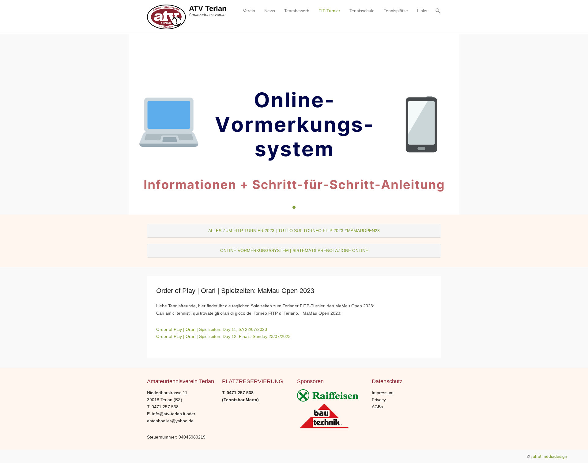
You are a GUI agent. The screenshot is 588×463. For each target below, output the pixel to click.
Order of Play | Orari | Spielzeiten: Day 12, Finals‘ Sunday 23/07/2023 (223, 336)
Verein (249, 10)
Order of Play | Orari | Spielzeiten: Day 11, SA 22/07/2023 (211, 329)
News (269, 10)
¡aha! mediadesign (549, 456)
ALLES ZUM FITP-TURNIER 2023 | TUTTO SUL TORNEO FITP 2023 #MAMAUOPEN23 (294, 230)
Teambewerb (296, 10)
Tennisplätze (396, 10)
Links (422, 10)
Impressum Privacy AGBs (383, 399)
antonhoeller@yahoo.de (170, 420)
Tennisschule (362, 10)
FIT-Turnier (329, 10)
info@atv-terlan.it (168, 413)
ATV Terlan (208, 8)
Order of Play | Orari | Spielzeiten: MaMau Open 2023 (235, 290)
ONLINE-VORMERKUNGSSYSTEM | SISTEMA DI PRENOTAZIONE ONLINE (294, 250)
